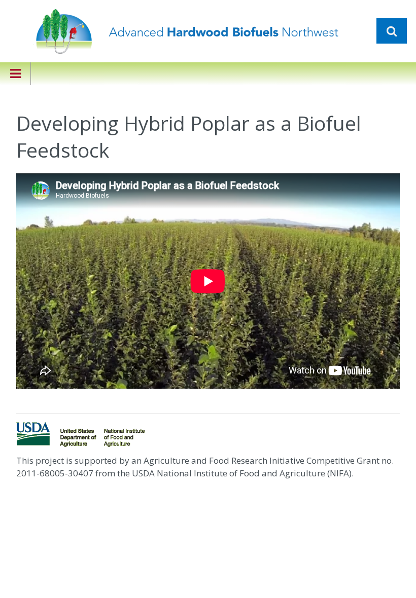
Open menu (15, 73)
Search (391, 31)
